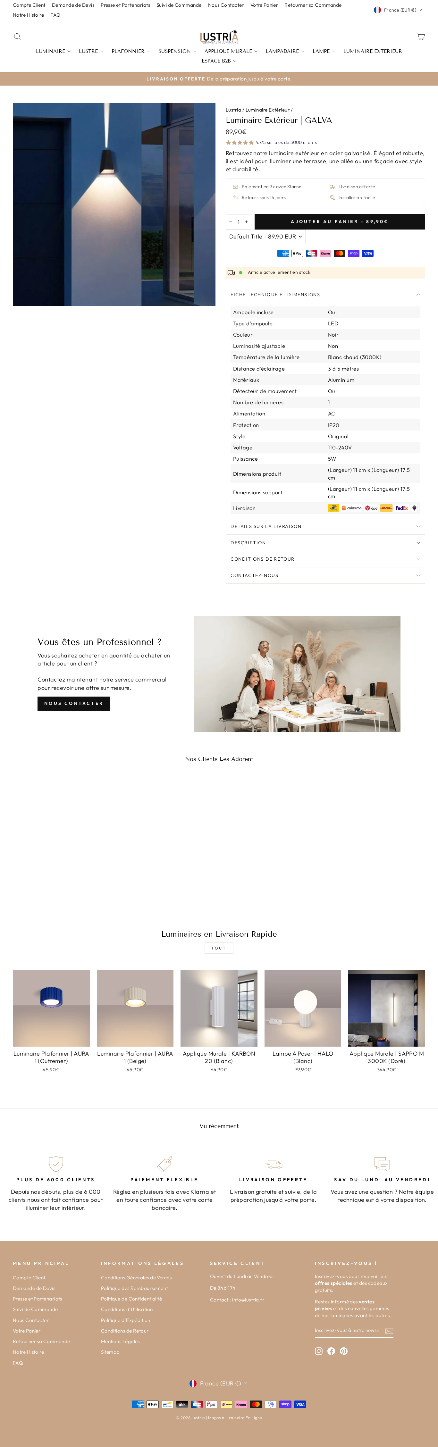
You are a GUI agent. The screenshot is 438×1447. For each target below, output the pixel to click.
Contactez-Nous (254, 575)
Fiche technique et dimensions (275, 294)
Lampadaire (282, 51)
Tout (218, 948)
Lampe (321, 51)
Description (248, 543)
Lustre (88, 51)
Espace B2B (216, 61)
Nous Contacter (74, 703)
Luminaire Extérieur (372, 51)
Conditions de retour (263, 559)
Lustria (233, 110)
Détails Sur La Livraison (266, 526)
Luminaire (50, 51)
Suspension (174, 51)
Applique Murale (228, 51)
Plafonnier (128, 51)
